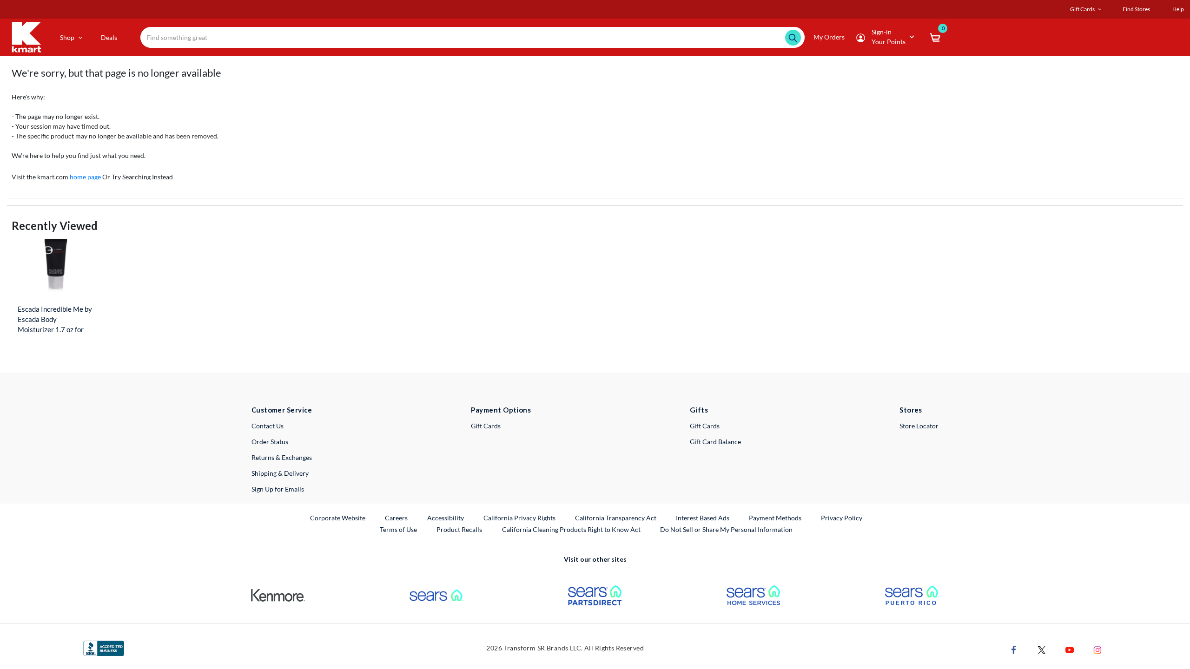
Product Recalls (459, 529)
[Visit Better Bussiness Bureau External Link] (103, 647)
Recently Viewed (55, 225)
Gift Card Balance (715, 442)
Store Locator (919, 426)
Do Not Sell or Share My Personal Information (726, 529)
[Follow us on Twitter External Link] (1041, 649)
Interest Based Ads (702, 518)
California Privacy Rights (519, 518)
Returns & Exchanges (281, 457)
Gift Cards (486, 426)
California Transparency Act (615, 518)
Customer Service (281, 410)
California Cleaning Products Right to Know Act (571, 529)
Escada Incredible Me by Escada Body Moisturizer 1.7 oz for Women (55, 319)
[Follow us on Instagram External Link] (1097, 649)
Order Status (269, 442)
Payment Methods (775, 518)
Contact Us (267, 426)
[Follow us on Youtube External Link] (1069, 649)
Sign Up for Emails (277, 489)
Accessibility (445, 518)
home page (85, 177)
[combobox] (472, 37)
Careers (397, 517)
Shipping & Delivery (280, 473)
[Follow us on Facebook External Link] (1014, 649)
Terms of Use (398, 529)
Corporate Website (338, 517)
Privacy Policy (841, 518)
